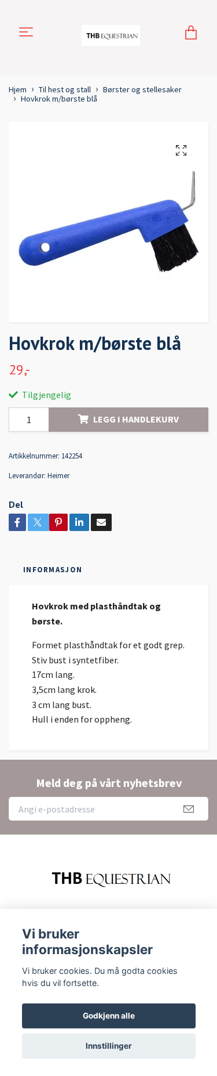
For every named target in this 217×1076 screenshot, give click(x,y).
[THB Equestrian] (110, 33)
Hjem (18, 89)
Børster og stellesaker (142, 89)
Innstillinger (109, 1045)
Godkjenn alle (109, 1015)
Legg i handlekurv (136, 419)
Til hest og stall (65, 89)
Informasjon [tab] (52, 569)
